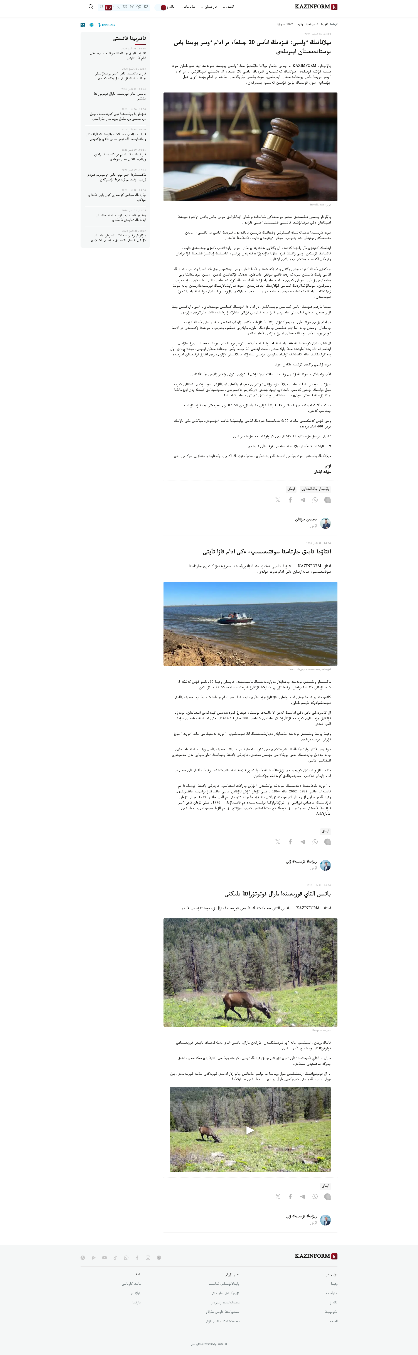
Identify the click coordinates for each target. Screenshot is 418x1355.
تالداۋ (170, 7)
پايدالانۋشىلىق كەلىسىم (224, 1284)
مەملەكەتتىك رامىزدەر (225, 1303)
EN (125, 7)
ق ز (108, 7)
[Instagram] (327, 500)
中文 (116, 7)
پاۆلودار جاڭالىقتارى (315, 489)
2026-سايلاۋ (285, 25)
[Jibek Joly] (105, 25)
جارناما (137, 1303)
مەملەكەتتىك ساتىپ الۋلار (222, 1322)
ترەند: (333, 25)
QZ (138, 7)
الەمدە (333, 1322)
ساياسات (331, 1293)
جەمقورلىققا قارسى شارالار (222, 1312)
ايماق (291, 489)
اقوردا (324, 25)
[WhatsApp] (315, 500)
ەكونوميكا (331, 1312)
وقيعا (300, 25)
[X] (277, 500)
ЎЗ (101, 7)
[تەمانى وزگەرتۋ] (160, 7)
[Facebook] (290, 500)
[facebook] (137, 1258)
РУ (132, 7)
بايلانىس (136, 1293)
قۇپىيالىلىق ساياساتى (225, 1293)
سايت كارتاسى (132, 1284)
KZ (146, 7)
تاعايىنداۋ (312, 25)
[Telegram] (302, 500)
